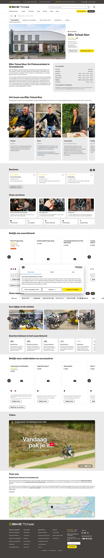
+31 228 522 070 (71, 45)
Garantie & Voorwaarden (43, 538)
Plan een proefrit (86, 51)
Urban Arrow (12, 489)
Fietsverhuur (26, 544)
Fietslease (26, 538)
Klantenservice (41, 529)
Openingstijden (15, 20)
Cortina (74, 487)
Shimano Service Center (45, 20)
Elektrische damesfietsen (14, 541)
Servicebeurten (27, 541)
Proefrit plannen (57, 20)
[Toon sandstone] (13, 391)
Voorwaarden (44, 550)
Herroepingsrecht (42, 544)
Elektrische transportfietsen (15, 538)
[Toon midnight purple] (15, 391)
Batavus (69, 487)
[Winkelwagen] (94, 7)
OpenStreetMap (90, 517)
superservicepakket (35, 487)
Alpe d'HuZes (56, 538)
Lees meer (12, 491)
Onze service (27, 529)
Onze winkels (56, 532)
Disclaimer (60, 550)
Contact (40, 547)
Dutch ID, (78, 487)
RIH (91, 487)
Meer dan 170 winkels (45, 1)
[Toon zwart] (11, 391)
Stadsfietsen (12, 544)
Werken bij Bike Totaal (58, 535)
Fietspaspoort (27, 532)
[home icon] (15, 15)
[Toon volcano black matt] (15, 269)
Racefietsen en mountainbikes (29, 20)
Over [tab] (73, 272)
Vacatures (67, 20)
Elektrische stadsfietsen (14, 532)
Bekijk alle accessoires (17, 407)
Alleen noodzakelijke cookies (32, 289)
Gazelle (84, 487)
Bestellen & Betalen (42, 532)
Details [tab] (52, 272)
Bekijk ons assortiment (17, 285)
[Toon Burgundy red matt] (13, 269)
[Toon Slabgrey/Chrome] (93, 269)
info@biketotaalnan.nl (73, 46)
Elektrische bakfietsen (14, 535)
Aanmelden (72, 546)
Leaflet (86, 517)
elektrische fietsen (86, 480)
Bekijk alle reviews (16, 187)
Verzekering (26, 535)
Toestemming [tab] (30, 272)
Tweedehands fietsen (14, 547)
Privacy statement (52, 550)
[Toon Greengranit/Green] (91, 269)
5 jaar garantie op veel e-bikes (30, 1)
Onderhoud (26, 547)
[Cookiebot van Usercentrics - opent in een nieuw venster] (76, 267)
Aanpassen (51, 289)
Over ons (55, 529)
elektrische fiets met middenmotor (35, 482)
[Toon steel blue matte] (11, 269)
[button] (88, 7)
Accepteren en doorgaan (72, 289)
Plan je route (73, 51)
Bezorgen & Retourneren (43, 535)
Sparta (88, 487)
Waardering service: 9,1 (15, 1)
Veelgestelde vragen (43, 541)
